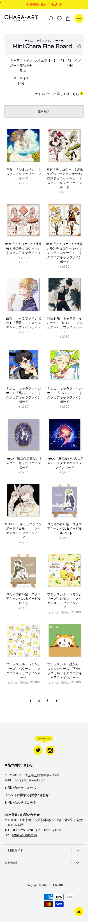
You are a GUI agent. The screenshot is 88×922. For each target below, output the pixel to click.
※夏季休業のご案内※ (44, 4)
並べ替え (44, 111)
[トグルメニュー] (78, 18)
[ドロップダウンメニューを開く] (77, 850)
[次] (57, 700)
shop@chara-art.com (30, 780)
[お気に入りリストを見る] (59, 18)
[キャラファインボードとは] (79, 46)
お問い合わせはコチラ (20, 802)
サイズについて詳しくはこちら (57, 94)
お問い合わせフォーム (20, 788)
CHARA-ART (56, 885)
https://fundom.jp (24, 835)
